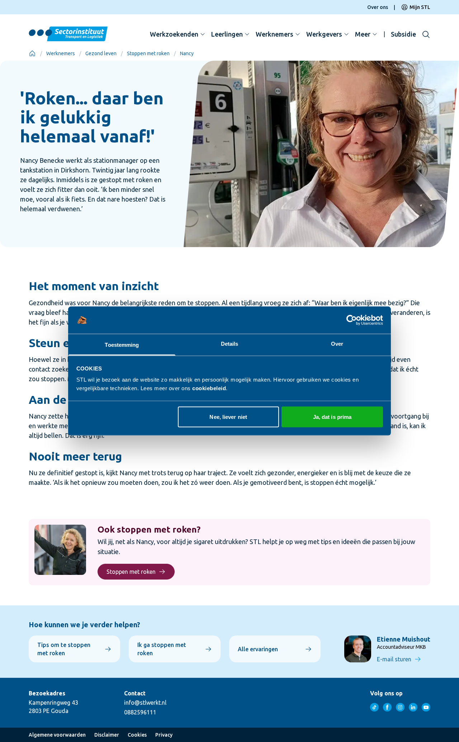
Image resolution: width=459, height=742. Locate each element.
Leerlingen (227, 34)
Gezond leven (101, 53)
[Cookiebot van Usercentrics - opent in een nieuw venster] (351, 320)
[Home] (32, 53)
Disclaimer (106, 735)
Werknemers (274, 34)
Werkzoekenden (174, 34)
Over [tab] (337, 344)
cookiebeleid (209, 388)
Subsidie (403, 34)
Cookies (137, 735)
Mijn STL (420, 7)
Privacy (163, 735)
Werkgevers (324, 34)
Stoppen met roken (148, 53)
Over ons (377, 7)
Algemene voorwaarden (57, 735)
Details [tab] (229, 344)
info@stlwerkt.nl (145, 702)
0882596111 (140, 712)
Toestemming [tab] (122, 345)
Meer (362, 34)
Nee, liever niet (228, 416)
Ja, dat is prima (332, 416)
